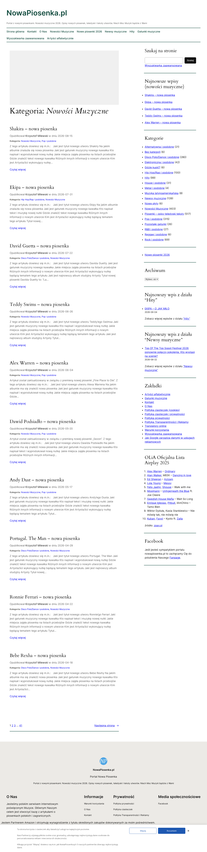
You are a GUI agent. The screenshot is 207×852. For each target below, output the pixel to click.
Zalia (180, 518)
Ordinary (170, 471)
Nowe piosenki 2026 (157, 254)
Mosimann (153, 491)
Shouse (166, 487)
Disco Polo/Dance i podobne (35, 258)
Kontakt (149, 402)
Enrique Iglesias (156, 502)
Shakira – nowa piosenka (33, 129)
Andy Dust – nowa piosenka (37, 480)
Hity (147, 177)
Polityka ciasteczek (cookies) (162, 410)
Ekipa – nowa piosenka (32, 187)
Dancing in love (182, 475)
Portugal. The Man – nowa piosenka (45, 538)
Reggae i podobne (156, 234)
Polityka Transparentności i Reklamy (167, 422)
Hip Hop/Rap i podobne (32, 199)
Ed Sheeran (154, 479)
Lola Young (154, 483)
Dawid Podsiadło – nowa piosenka (43, 421)
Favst (159, 518)
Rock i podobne (154, 239)
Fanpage (175, 557)
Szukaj (190, 60)
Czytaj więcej (18, 170)
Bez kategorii (152, 151)
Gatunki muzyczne (156, 398)
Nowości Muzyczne (30, 141)
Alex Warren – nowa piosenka (39, 363)
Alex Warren (154, 471)
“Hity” (186, 318)
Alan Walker (154, 475)
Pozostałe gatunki (155, 224)
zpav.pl (158, 525)
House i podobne (155, 182)
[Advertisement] (64, 79)
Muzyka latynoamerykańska (162, 193)
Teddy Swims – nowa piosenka (40, 304)
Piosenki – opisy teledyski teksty (164, 213)
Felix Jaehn (154, 487)
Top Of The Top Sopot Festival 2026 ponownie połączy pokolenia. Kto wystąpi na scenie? (170, 352)
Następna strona (106, 725)
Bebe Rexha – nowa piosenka (38, 655)
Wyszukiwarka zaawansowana (163, 65)
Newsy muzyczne (155, 198)
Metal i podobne (155, 188)
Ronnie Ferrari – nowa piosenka (40, 597)
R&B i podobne (154, 229)
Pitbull (171, 502)
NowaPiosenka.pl (37, 12)
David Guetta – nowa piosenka (39, 246)
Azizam (168, 479)
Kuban (151, 518)
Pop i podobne (49, 141)
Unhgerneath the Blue (176, 491)
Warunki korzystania (157, 429)
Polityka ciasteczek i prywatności (165, 414)
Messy (167, 483)
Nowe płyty (151, 203)
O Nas (148, 406)
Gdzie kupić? (152, 167)
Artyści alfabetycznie (157, 394)
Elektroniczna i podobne (159, 162)
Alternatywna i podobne (159, 146)
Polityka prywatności (157, 418)
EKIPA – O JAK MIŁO (157, 308)
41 (20, 725)
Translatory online (155, 426)
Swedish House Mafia (160, 498)
